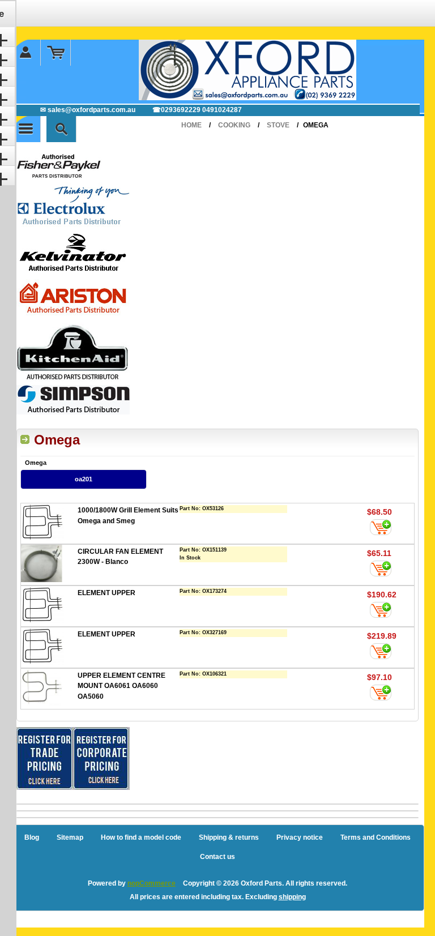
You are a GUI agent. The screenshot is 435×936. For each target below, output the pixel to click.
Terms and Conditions (375, 837)
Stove (278, 125)
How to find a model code (141, 837)
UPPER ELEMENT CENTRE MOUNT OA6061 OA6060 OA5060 (121, 686)
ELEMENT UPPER (106, 593)
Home (191, 125)
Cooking (234, 125)
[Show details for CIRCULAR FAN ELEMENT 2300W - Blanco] (49, 565)
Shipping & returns (229, 837)
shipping (292, 897)
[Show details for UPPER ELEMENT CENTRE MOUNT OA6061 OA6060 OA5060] (49, 689)
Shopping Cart (56, 53)
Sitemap (70, 837)
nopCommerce (151, 883)
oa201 (83, 479)
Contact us (217, 857)
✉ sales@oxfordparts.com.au (87, 110)
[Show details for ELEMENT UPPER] (49, 606)
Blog (31, 837)
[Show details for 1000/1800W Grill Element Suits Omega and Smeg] (49, 523)
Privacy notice (299, 837)
